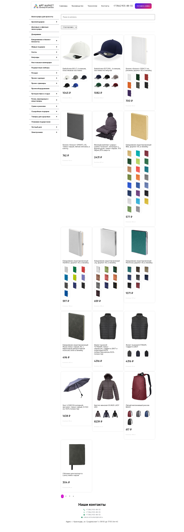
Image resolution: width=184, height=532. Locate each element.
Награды (44, 57)
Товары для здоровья (44, 117)
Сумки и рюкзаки (44, 106)
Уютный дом (44, 127)
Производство (77, 6)
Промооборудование (40, 88)
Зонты (44, 52)
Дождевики (36, 34)
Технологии (92, 6)
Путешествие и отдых (44, 94)
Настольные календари (41, 62)
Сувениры (63, 6)
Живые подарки (44, 47)
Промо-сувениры (44, 83)
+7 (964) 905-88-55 (123, 6)
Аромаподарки (44, 22)
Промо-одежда (44, 78)
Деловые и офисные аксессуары (39, 28)
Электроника (44, 132)
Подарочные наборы (40, 68)
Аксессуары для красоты (42, 17)
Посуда (44, 73)
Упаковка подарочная (40, 122)
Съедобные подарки (44, 112)
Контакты (105, 6)
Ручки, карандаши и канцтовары (44, 100)
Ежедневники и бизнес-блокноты (44, 41)
